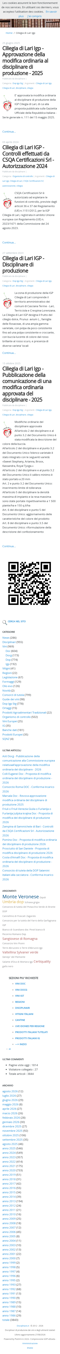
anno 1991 (9, 1293)
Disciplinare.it (23, 1325)
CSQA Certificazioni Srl (33, 181)
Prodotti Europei (12, 734)
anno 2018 (9, 1179)
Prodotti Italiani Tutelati (31, 1032)
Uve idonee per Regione (29, 1026)
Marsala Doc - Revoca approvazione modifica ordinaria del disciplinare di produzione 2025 (24, 800)
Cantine (20, 1019)
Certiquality (42, 961)
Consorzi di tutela (13, 695)
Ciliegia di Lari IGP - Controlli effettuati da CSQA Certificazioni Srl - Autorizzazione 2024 (28, 156)
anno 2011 (9, 1210)
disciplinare (21, 88)
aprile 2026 (9, 1109)
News (5, 637)
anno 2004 (9, 1240)
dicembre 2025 (11, 1126)
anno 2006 (9, 1232)
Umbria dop (13, 901)
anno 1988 (9, 1306)
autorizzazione (9, 186)
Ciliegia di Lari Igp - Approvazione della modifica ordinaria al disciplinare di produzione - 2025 (25, 60)
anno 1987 (9, 1311)
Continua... (9, 131)
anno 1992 (9, 1289)
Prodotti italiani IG (27, 1038)
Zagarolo (31, 916)
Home (9, 32)
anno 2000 (9, 1258)
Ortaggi (7, 708)
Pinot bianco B (37, 929)
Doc (8, 651)
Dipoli (43, 897)
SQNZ (6, 739)
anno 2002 (9, 1249)
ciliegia (30, 88)
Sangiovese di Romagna (19, 938)
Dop (8, 659)
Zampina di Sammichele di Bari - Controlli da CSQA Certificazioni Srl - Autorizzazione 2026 (28, 831)
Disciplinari (9, 642)
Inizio (30, 1347)
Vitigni (6, 668)
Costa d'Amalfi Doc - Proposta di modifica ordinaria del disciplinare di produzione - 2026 (27, 861)
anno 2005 (9, 1236)
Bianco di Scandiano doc (15, 929)
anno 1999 (9, 1262)
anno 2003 (9, 1245)
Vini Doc (20, 983)
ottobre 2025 (10, 1135)
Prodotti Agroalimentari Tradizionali (24, 712)
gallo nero (7, 966)
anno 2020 (9, 1170)
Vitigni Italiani (24, 1014)
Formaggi (8, 681)
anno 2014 (9, 1196)
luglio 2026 (9, 1095)
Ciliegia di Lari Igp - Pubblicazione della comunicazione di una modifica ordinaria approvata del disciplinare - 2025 (27, 384)
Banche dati (9, 730)
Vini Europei (9, 721)
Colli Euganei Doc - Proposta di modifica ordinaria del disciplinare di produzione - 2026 (27, 778)
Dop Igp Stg (18, 83)
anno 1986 (9, 1315)
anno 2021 (9, 1166)
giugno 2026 (10, 1100)
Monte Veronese (20, 896)
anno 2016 (9, 1188)
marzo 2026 (9, 1113)
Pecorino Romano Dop (14, 934)
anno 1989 (9, 1302)
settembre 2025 (12, 1139)
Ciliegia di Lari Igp (44, 83)
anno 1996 (9, 1276)
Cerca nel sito (17, 621)
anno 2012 (9, 1205)
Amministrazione (30, 1343)
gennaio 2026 (10, 1122)
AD (10, 1049)
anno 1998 (9, 1267)
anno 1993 (9, 1284)
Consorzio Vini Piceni (13, 943)
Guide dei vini (10, 699)
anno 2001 (9, 1254)
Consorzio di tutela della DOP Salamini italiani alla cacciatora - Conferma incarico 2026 (27, 875)
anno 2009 (9, 1218)
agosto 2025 (10, 1144)
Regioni (7, 673)
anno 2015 (9, 1192)
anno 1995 (9, 1280)
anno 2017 (9, 1183)
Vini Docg (21, 989)
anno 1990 (9, 1298)
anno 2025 (9, 1148)
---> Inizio (21, 1044)
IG (3, 725)
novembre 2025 (12, 1131)
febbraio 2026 (11, 1117)
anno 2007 (9, 1227)
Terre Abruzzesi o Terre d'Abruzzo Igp (22, 947)
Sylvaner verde (27, 952)
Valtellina (9, 952)
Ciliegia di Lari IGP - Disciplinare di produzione (23, 264)
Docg (9, 655)
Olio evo (7, 686)
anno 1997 (9, 1271)
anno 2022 (9, 1161)
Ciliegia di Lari (8, 88)
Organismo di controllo (23, 176)
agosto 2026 (10, 1091)
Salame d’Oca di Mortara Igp (17, 961)
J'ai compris (35, 16)
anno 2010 (9, 1214)
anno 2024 (9, 1153)
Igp (7, 664)
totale (6, 1320)
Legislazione (10, 677)
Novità (6, 690)
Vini (4, 646)
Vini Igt (19, 995)
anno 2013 (9, 1201)
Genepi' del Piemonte (13, 956)
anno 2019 (9, 1175)
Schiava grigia (32, 902)
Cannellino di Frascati (14, 916)
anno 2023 (9, 1157)
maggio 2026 (10, 1104)
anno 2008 (9, 1223)
